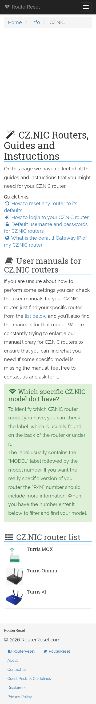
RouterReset (25, 7)
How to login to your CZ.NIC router (49, 217)
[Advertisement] (48, 81)
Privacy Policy (19, 697)
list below (36, 316)
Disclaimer (16, 688)
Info (35, 22)
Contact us (16, 669)
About (12, 660)
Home (15, 22)
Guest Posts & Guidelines (29, 678)
